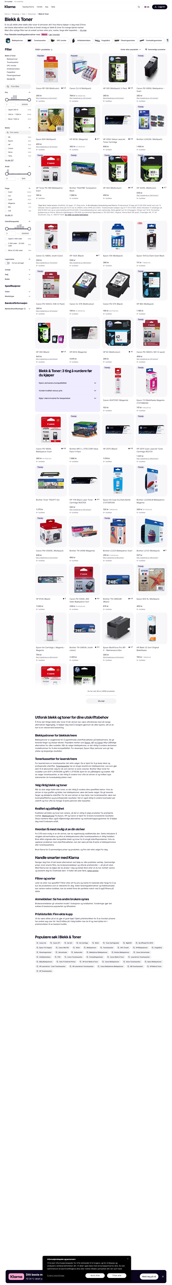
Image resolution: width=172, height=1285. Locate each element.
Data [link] (23, 14)
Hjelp (53, 7)
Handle (39, 7)
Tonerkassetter (12, 62)
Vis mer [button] (101, 701)
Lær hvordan (54, 34)
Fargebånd (11, 72)
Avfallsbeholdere (13, 69)
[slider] (6, 99)
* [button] (46, 98)
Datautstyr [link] (32, 14)
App (46, 7)
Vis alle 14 (9, 215)
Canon (100, 742)
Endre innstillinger (55, 1276)
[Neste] (164, 40)
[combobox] (130, 49)
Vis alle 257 (9, 160)
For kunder (9, 2)
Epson (87, 742)
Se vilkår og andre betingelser (76, 215)
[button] (146, 7)
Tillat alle (116, 1275)
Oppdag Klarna (28, 7)
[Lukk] (127, 1258)
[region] (87, 1268)
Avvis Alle (95, 1275)
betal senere (92, 870)
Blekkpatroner (12, 59)
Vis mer (83, 30)
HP (92, 742)
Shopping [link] (15, 14)
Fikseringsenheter (14, 75)
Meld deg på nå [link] (149, 1276)
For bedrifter (18, 2)
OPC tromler (11, 66)
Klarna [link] (7, 14)
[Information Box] (51, 49)
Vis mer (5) (11, 79)
